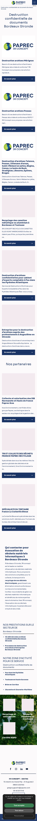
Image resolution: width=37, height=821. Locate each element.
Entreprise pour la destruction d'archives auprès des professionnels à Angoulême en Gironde (18, 333)
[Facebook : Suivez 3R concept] (11, 769)
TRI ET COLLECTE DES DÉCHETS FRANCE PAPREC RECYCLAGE (17, 454)
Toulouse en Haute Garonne (16, 680)
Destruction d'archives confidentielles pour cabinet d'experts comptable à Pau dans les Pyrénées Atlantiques (18, 279)
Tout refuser (19, 810)
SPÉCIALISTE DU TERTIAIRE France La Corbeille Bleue (15, 510)
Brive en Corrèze (12, 685)
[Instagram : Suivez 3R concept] (16, 769)
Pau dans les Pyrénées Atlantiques (14, 674)
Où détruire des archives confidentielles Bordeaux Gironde (15, 639)
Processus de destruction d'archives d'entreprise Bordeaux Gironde (16, 648)
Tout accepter (19, 805)
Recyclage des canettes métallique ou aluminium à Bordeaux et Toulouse (15, 222)
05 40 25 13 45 (18, 791)
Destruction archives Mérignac (18, 60)
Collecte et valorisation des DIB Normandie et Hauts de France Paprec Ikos (18, 400)
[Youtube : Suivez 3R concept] (27, 769)
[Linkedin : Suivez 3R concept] (21, 769)
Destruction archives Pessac (16, 111)
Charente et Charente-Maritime (18, 690)
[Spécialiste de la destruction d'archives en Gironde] (18, 3)
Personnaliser (19, 816)
